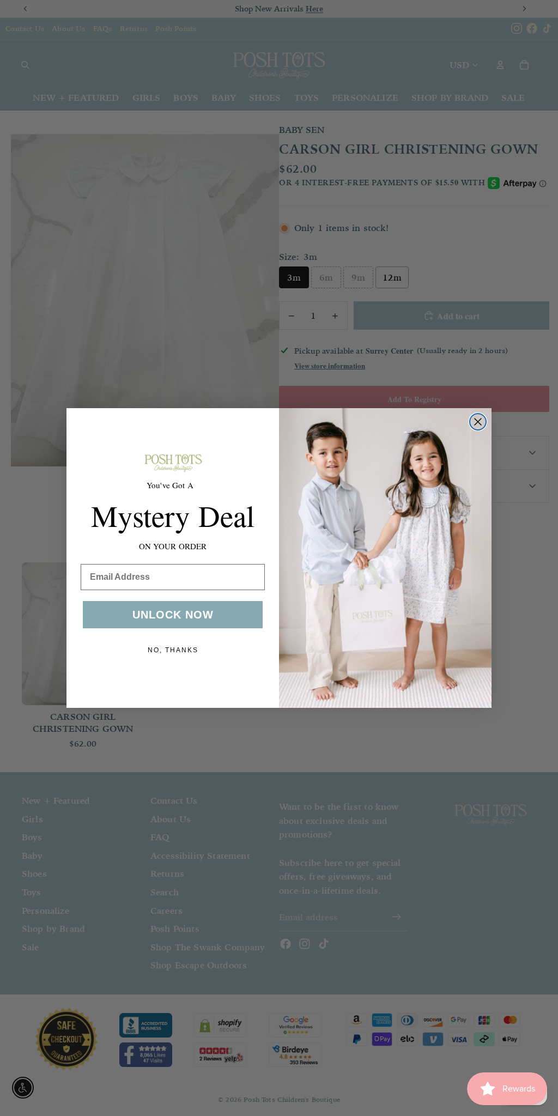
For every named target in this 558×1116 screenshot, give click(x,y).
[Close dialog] (478, 422)
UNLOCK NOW (173, 615)
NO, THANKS (173, 650)
